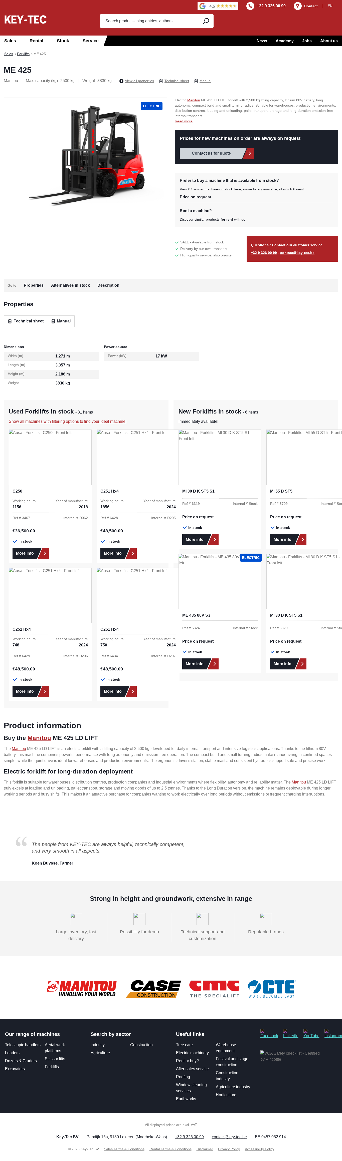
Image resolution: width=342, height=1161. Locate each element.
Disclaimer (205, 1149)
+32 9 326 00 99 (271, 6)
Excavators (15, 1069)
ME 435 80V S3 (196, 615)
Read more (184, 121)
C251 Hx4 (109, 491)
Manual (205, 81)
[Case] (153, 989)
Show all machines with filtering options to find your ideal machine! (67, 421)
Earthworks (186, 1099)
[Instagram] (333, 1034)
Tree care (184, 1045)
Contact (311, 6)
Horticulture (226, 1095)
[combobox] (149, 21)
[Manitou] (81, 989)
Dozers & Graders (21, 1061)
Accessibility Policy (259, 1149)
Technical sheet (176, 81)
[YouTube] (311, 1034)
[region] (85, 155)
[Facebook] (269, 1034)
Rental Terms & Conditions (170, 1149)
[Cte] (272, 989)
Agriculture (100, 1053)
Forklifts (52, 1067)
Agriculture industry (233, 1087)
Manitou (193, 100)
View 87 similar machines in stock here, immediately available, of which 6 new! (242, 189)
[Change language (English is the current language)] (333, 6)
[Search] (206, 21)
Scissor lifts (55, 1059)
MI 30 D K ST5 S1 (198, 491)
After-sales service (192, 1069)
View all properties (139, 81)
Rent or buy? (187, 1061)
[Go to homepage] (25, 19)
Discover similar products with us (212, 219)
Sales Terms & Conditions (124, 1149)
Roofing (183, 1077)
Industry (98, 1045)
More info (25, 553)
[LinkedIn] (290, 1034)
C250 (17, 491)
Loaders (12, 1053)
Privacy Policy (229, 1149)
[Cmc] (214, 989)
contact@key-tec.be (297, 253)
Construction (141, 1045)
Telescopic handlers (23, 1045)
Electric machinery (192, 1053)
